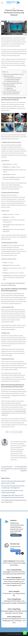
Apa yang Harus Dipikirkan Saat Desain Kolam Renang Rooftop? (12, 84)
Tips (14, 8)
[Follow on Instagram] (19, 553)
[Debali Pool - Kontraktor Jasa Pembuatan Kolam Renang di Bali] (14, 2)
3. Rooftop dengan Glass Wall (12, 81)
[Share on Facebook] (9, 432)
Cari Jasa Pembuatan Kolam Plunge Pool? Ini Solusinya (7, 468)
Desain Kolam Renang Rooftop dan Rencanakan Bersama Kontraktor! (11, 92)
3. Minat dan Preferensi (11, 90)
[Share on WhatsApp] (7, 432)
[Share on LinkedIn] (21, 432)
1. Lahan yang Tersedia (11, 86)
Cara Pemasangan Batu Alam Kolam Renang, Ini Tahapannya (20, 468)
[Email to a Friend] (15, 432)
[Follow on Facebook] (17, 553)
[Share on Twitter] (12, 432)
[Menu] (2, 3)
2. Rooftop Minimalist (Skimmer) (13, 79)
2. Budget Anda (9, 88)
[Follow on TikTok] (22, 553)
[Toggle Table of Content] (23, 72)
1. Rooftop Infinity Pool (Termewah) (13, 77)
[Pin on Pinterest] (18, 432)
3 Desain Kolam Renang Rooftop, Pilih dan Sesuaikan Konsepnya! (13, 75)
